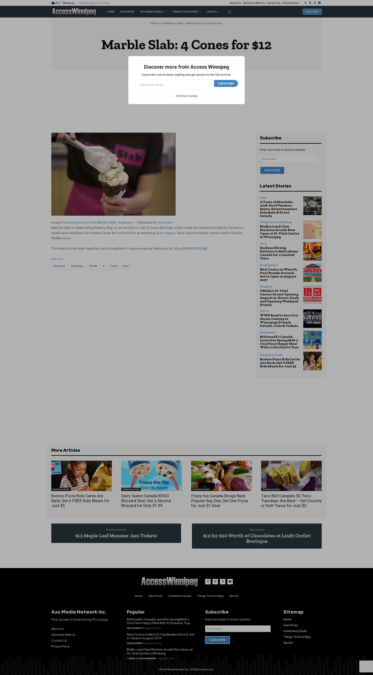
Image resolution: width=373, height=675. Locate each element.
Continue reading (186, 95)
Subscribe (226, 83)
